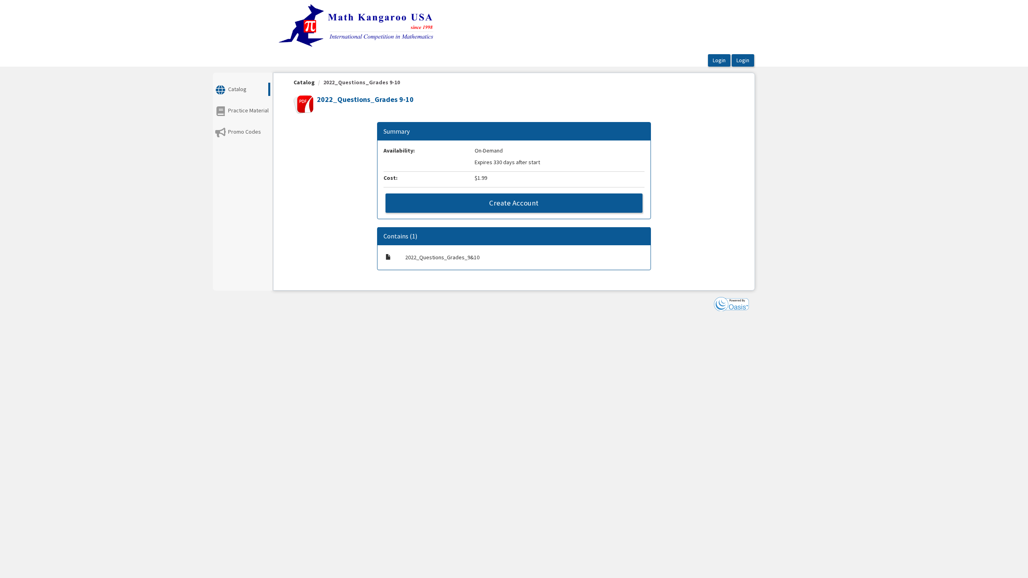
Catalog (304, 82)
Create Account (513, 203)
